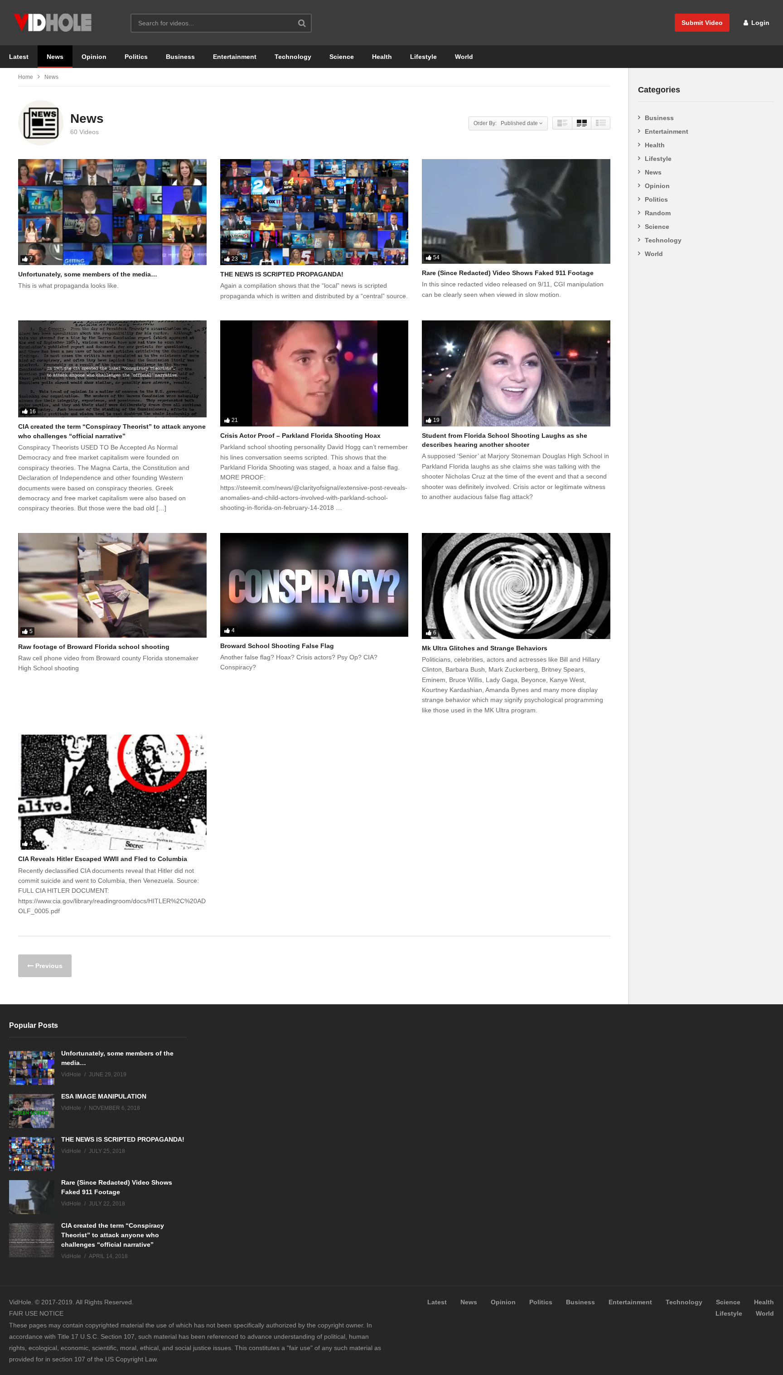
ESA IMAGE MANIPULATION (103, 1096)
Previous (48, 965)
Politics (136, 56)
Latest (19, 56)
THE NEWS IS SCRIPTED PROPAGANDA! (281, 274)
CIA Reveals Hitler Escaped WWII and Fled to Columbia (102, 858)
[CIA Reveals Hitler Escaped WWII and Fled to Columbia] (112, 792)
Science (341, 56)
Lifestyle (423, 56)
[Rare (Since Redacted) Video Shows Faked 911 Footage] (516, 211)
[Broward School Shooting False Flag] (314, 585)
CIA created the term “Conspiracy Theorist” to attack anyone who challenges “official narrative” (112, 1235)
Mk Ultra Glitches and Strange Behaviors (484, 648)
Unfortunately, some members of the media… (87, 274)
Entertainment (234, 56)
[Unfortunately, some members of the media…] (112, 212)
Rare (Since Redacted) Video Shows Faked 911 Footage (508, 272)
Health (382, 56)
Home (25, 77)
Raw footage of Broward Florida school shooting (93, 646)
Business (180, 56)
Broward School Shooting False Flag (277, 645)
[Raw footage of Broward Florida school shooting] (112, 585)
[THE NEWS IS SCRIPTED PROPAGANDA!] (314, 212)
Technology (293, 56)
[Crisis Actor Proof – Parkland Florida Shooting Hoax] (314, 373)
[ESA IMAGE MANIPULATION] (31, 1111)
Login (759, 22)
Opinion (94, 56)
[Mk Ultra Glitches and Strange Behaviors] (516, 586)
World (464, 56)
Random (658, 213)
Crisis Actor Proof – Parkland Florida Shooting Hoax (300, 435)
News (55, 56)
